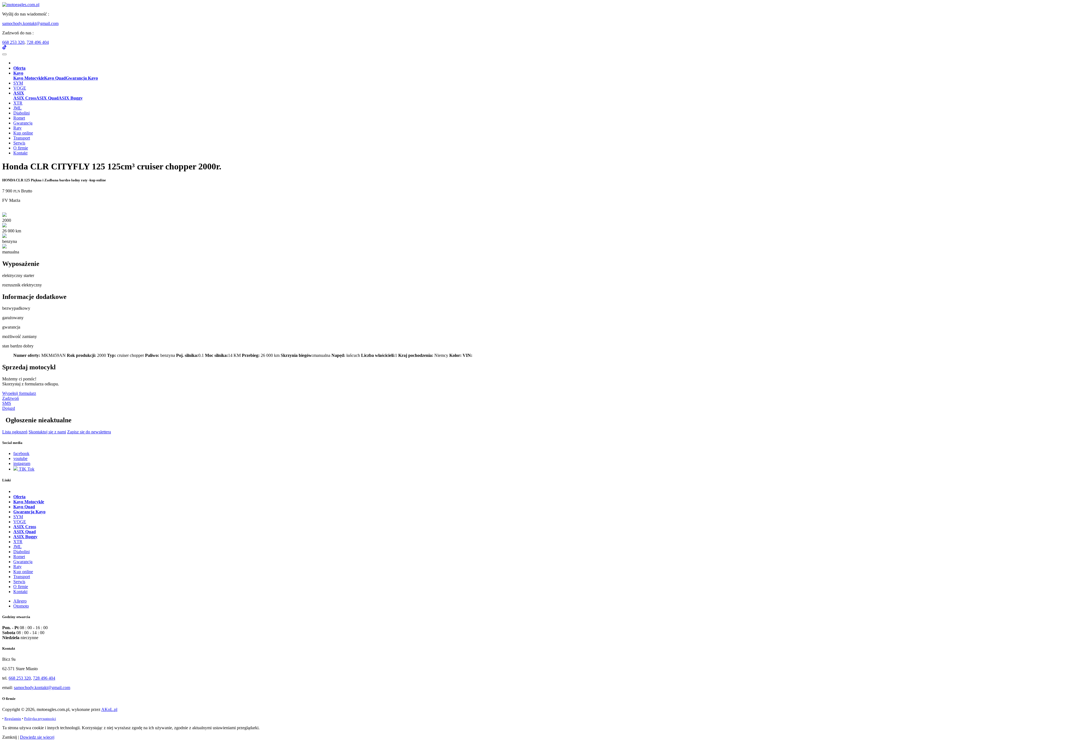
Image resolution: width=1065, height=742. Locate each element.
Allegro (20, 601)
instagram (21, 463)
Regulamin (12, 718)
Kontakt (20, 153)
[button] (18, 73)
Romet (19, 118)
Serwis (19, 143)
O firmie (20, 148)
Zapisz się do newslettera (89, 432)
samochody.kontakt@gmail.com (30, 23)
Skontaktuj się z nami (47, 432)
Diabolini (21, 113)
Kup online (23, 133)
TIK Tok (26, 469)
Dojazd (8, 408)
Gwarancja (22, 123)
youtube (20, 458)
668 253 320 (13, 42)
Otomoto (21, 606)
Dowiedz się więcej (37, 737)
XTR (17, 103)
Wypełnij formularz (19, 393)
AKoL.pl (109, 709)
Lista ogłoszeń (14, 432)
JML (17, 108)
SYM (18, 83)
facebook (21, 453)
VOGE (19, 88)
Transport (21, 138)
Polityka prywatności (40, 718)
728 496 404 (38, 42)
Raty (17, 128)
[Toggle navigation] (4, 54)
